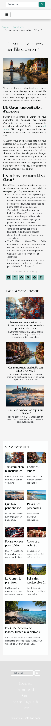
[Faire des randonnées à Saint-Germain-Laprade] (36, 569)
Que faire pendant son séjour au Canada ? (25, 412)
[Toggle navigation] (6, 14)
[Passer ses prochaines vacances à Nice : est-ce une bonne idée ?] (36, 495)
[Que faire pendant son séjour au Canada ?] (25, 395)
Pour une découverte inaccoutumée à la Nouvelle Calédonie (23, 632)
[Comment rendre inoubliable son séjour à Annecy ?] (25, 353)
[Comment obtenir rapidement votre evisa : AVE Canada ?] (36, 532)
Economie (25, 683)
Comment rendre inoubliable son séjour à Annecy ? (25, 369)
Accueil (5, 27)
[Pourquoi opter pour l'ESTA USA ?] (14, 532)
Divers (25, 708)
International (18, 27)
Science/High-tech (25, 702)
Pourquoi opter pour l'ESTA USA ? (14, 545)
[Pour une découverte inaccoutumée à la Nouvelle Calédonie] (25, 612)
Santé (25, 695)
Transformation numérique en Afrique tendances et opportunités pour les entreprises (25, 325)
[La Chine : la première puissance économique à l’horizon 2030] (14, 569)
